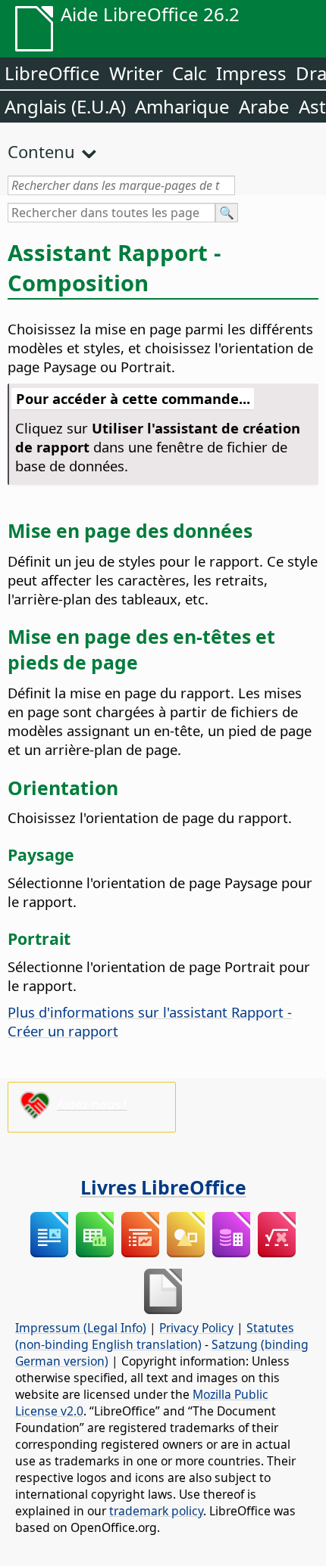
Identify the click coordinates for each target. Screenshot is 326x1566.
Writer (136, 73)
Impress (251, 73)
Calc (189, 73)
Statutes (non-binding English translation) (154, 1336)
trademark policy (156, 1510)
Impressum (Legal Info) (80, 1327)
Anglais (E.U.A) (65, 106)
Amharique (182, 106)
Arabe (264, 106)
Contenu (41, 151)
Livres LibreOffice (163, 1187)
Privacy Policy (196, 1327)
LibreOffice (52, 73)
